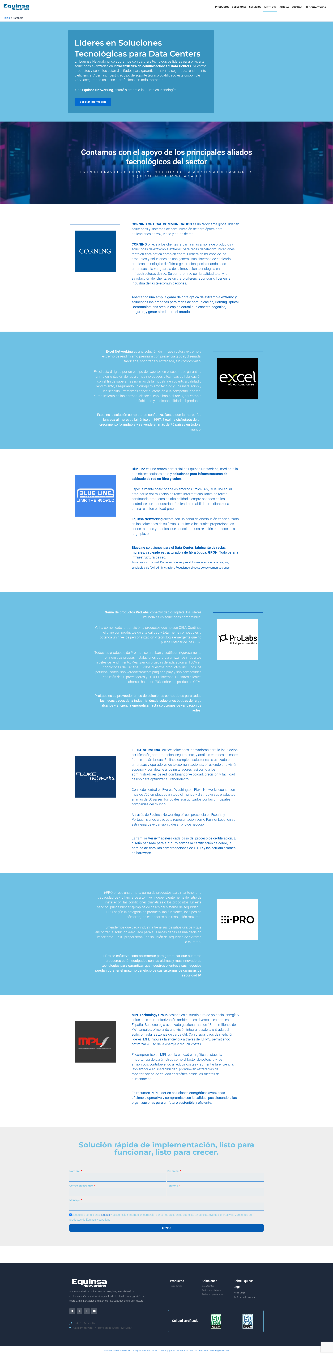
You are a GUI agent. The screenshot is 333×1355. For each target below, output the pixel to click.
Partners (270, 7)
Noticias (284, 7)
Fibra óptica (176, 1286)
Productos (222, 7)
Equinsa (297, 7)
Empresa (173, 1171)
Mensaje (75, 1200)
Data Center (208, 1286)
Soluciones (239, 7)
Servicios (255, 7)
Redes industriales (211, 1290)
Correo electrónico (81, 1185)
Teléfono (173, 1185)
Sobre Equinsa (244, 1281)
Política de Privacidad (245, 1297)
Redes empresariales (212, 1294)
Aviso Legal (239, 1292)
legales (105, 1214)
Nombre (74, 1171)
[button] (316, 7)
